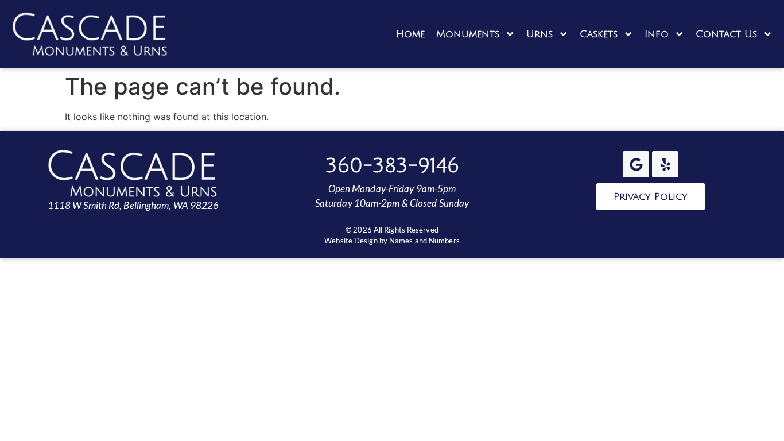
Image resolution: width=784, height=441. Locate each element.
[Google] (636, 164)
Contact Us (726, 34)
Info (657, 34)
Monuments (467, 34)
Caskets (599, 34)
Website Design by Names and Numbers (392, 240)
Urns (539, 34)
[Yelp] (665, 164)
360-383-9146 (392, 166)
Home (410, 34)
